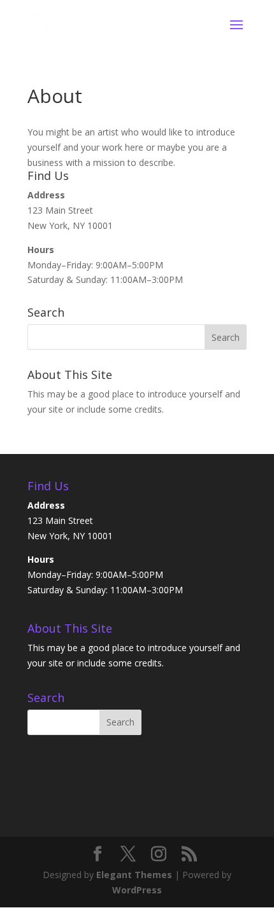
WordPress (137, 890)
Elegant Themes (134, 875)
